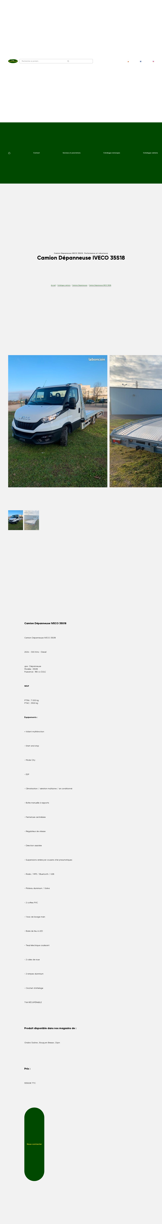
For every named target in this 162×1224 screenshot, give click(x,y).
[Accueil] (9, 153)
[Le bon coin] (128, 61)
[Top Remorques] (13, 61)
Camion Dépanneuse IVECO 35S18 (100, 285)
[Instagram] (153, 61)
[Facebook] (140, 61)
